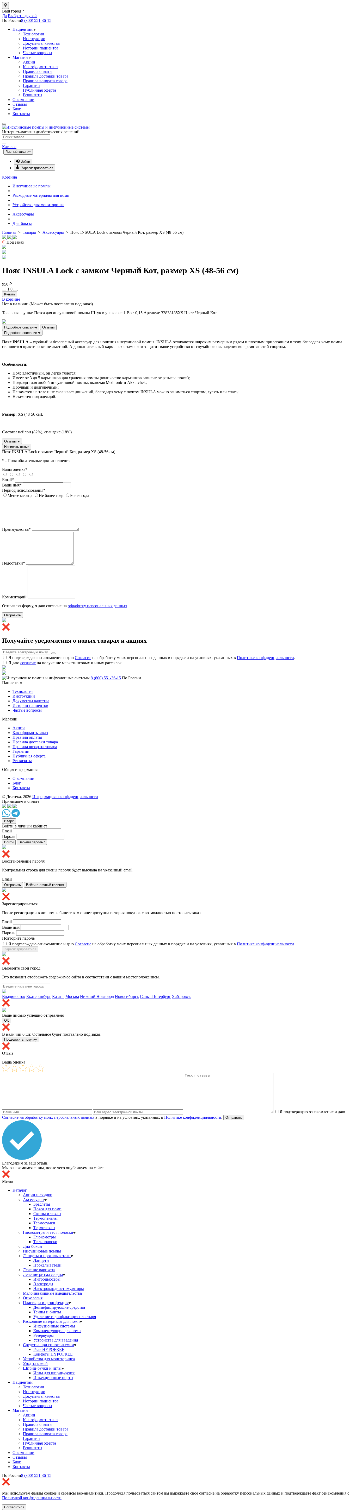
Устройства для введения (55, 1340)
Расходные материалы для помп (41, 195)
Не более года (51, 495)
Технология (33, 34)
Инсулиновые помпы (32, 186)
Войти (9, 842)
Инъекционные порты (53, 1377)
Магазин (21, 57)
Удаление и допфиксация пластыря (64, 1316)
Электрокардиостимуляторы (58, 1288)
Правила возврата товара (45, 81)
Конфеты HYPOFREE (53, 1354)
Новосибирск (127, 996)
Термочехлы (44, 1227)
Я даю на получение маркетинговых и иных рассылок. (65, 663)
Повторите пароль (18, 938)
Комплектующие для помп (57, 1330)
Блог (17, 109)
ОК (6, 1020)
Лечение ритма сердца (43, 1274)
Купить (9, 294)
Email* (8, 479)
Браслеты (41, 1204)
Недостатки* (13, 563)
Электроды (43, 1284)
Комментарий (14, 597)
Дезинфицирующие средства (59, 1307)
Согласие (83, 657)
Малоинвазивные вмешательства (52, 1293)
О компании (23, 99)
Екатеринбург (38, 996)
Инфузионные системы (54, 1326)
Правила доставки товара (45, 76)
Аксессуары (23, 214)
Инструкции (34, 38)
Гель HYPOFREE (48, 1349)
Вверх (9, 821)
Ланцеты (41, 1260)
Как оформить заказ (40, 67)
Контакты (21, 113)
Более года (79, 495)
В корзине (11, 299)
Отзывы (20, 104)
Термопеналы (45, 1218)
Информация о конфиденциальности (65, 796)
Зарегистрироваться (20, 949)
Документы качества (41, 43)
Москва (72, 996)
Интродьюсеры (46, 1279)
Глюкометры (44, 1237)
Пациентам (23, 29)
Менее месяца (20, 495)
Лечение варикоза (39, 1270)
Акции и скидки (37, 1195)
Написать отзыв (16, 447)
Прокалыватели (47, 1265)
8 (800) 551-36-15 (36, 20)
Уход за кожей (35, 1363)
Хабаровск (181, 996)
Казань (58, 996)
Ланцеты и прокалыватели (47, 1256)
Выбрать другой (22, 16)
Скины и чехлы (47, 1213)
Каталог (9, 146)
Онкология (32, 1298)
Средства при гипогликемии (48, 1345)
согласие (28, 663)
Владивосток (13, 996)
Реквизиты (32, 95)
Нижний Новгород (97, 996)
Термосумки (44, 1223)
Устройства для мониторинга (38, 205)
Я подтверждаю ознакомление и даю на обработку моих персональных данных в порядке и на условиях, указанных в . (151, 657)
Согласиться (14, 1507)
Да (4, 16)
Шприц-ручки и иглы (42, 1368)
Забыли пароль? (32, 842)
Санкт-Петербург (155, 996)
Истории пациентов (41, 48)
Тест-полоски (45, 1241)
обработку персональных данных (97, 606)
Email (7, 831)
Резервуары (43, 1335)
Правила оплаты (37, 71)
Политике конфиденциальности (265, 657)
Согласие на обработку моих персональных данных (48, 1117)
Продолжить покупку (20, 1039)
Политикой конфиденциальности (32, 1498)
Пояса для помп (47, 1209)
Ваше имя (11, 927)
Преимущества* (16, 529)
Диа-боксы (22, 223)
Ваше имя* (12, 485)
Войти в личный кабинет (45, 885)
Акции (29, 62)
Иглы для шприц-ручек (54, 1373)
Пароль (8, 836)
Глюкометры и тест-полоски (48, 1232)
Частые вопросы (37, 52)
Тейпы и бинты (47, 1312)
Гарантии (31, 85)
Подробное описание (20, 327)
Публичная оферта (39, 90)
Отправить (12, 615)
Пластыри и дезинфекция (46, 1302)
